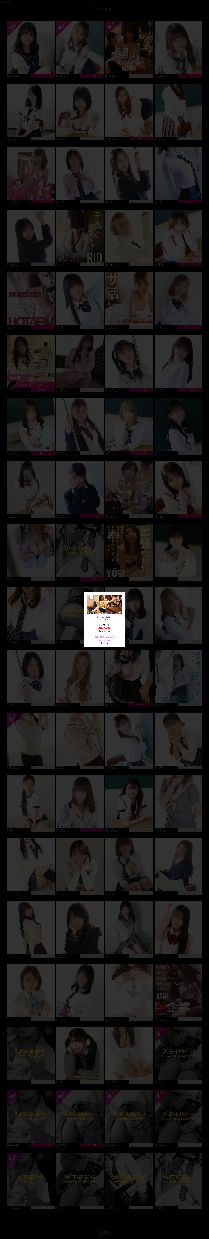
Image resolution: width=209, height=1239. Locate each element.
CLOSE (105, 643)
